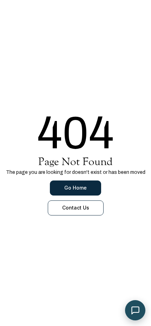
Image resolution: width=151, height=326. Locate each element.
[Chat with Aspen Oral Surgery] (135, 310)
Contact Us (75, 208)
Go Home (75, 188)
